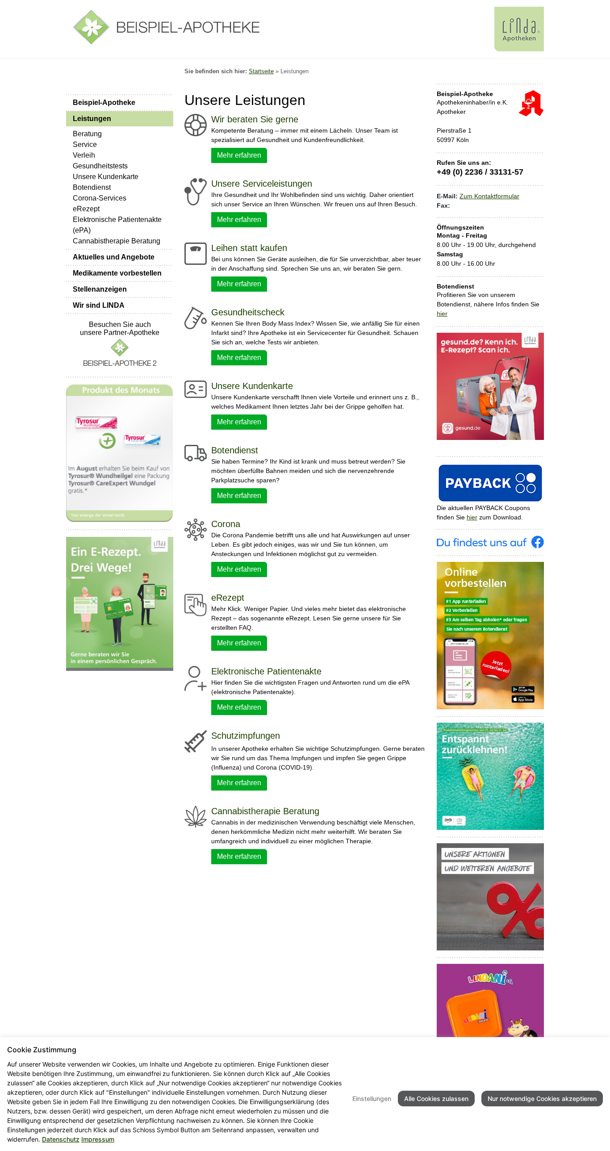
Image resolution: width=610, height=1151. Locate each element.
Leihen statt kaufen (249, 248)
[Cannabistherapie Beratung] (195, 816)
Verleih (84, 155)
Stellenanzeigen (100, 289)
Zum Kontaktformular (489, 196)
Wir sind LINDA (99, 305)
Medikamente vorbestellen (117, 273)
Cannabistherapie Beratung (116, 241)
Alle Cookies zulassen (436, 1098)
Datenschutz (60, 1139)
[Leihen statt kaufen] (195, 253)
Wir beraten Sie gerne (254, 119)
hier (442, 313)
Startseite (261, 71)
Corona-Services (99, 198)
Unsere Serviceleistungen (261, 183)
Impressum (97, 1139)
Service (85, 144)
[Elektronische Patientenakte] (195, 677)
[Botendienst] (195, 452)
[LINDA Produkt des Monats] (119, 452)
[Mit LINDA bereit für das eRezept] (119, 603)
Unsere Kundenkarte (105, 176)
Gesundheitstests (100, 166)
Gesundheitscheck (247, 312)
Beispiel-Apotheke (104, 102)
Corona (225, 524)
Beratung (87, 134)
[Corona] (195, 529)
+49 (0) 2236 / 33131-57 (480, 171)
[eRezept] (195, 604)
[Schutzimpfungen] (195, 741)
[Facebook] (490, 541)
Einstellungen (371, 1098)
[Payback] (490, 482)
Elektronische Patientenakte (266, 671)
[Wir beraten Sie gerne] (195, 124)
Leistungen (92, 118)
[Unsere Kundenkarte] (195, 388)
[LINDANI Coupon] (490, 1017)
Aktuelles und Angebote (114, 257)
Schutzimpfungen (245, 736)
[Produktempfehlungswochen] (490, 775)
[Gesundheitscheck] (195, 317)
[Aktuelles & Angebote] (490, 896)
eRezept (86, 209)
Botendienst (92, 187)
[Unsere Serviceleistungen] (195, 191)
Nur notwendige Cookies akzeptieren (542, 1098)
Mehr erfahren (239, 155)
